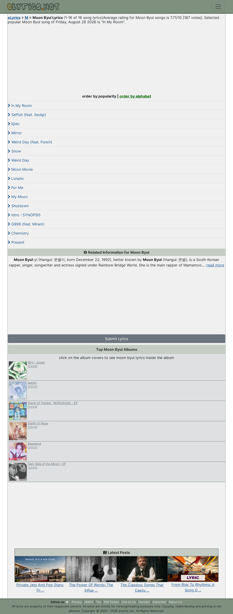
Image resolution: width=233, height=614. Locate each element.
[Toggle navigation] (218, 6)
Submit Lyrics (116, 338)
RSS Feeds (111, 602)
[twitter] (67, 602)
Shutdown (19, 206)
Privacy (77, 602)
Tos (98, 602)
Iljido (15, 123)
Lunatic (17, 178)
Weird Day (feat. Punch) (31, 142)
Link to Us (129, 602)
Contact (144, 602)
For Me (16, 187)
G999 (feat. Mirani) (27, 224)
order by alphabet (135, 96)
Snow (15, 151)
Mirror (16, 133)
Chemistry (19, 233)
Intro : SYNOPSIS (25, 215)
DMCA (88, 602)
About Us (175, 602)
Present (17, 242)
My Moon (19, 196)
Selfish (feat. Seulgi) (28, 114)
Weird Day (19, 160)
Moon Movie (21, 169)
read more (215, 265)
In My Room (21, 105)
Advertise (159, 602)
